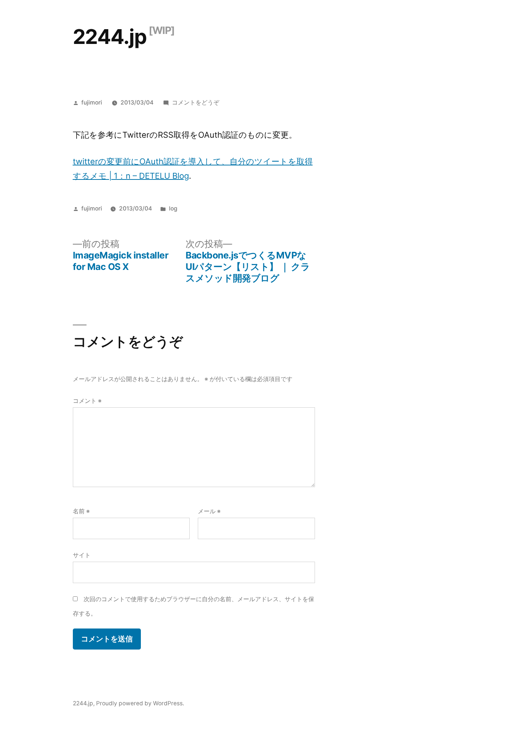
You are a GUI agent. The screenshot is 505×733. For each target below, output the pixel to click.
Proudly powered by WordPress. (140, 703)
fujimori (91, 102)
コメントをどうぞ (195, 102)
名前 (81, 511)
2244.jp (110, 36)
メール (209, 511)
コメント (87, 400)
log (173, 208)
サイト (82, 555)
